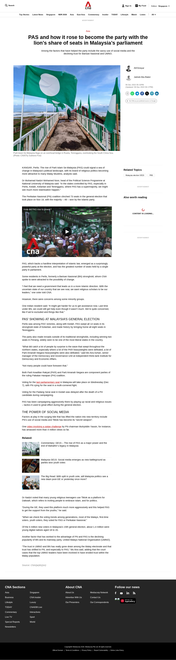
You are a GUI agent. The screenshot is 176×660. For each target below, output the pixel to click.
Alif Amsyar (139, 68)
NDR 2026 (62, 15)
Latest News (37, 15)
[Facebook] (142, 94)
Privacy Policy (86, 650)
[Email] (152, 94)
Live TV (8, 617)
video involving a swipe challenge (44, 426)
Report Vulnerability (101, 650)
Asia (72, 15)
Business (9, 597)
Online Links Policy (117, 650)
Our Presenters (72, 602)
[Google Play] (116, 600)
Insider (105, 15)
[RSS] (134, 593)
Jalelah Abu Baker (142, 77)
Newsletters (10, 627)
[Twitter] (147, 94)
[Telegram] (137, 94)
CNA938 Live (36, 607)
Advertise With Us (73, 597)
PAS (151, 175)
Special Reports (12, 622)
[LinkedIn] (157, 94)
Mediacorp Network (99, 592)
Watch (134, 15)
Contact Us (95, 597)
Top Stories (24, 15)
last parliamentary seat (48, 382)
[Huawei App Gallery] (128, 600)
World (32, 622)
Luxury (33, 602)
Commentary (93, 15)
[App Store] (119, 600)
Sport (32, 617)
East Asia (81, 15)
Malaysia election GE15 (135, 175)
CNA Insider (35, 597)
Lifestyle (124, 15)
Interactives (35, 612)
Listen (142, 15)
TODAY (114, 15)
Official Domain (57, 650)
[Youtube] (121, 593)
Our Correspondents (99, 602)
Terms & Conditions (72, 650)
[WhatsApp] (132, 94)
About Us (69, 592)
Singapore (50, 15)
